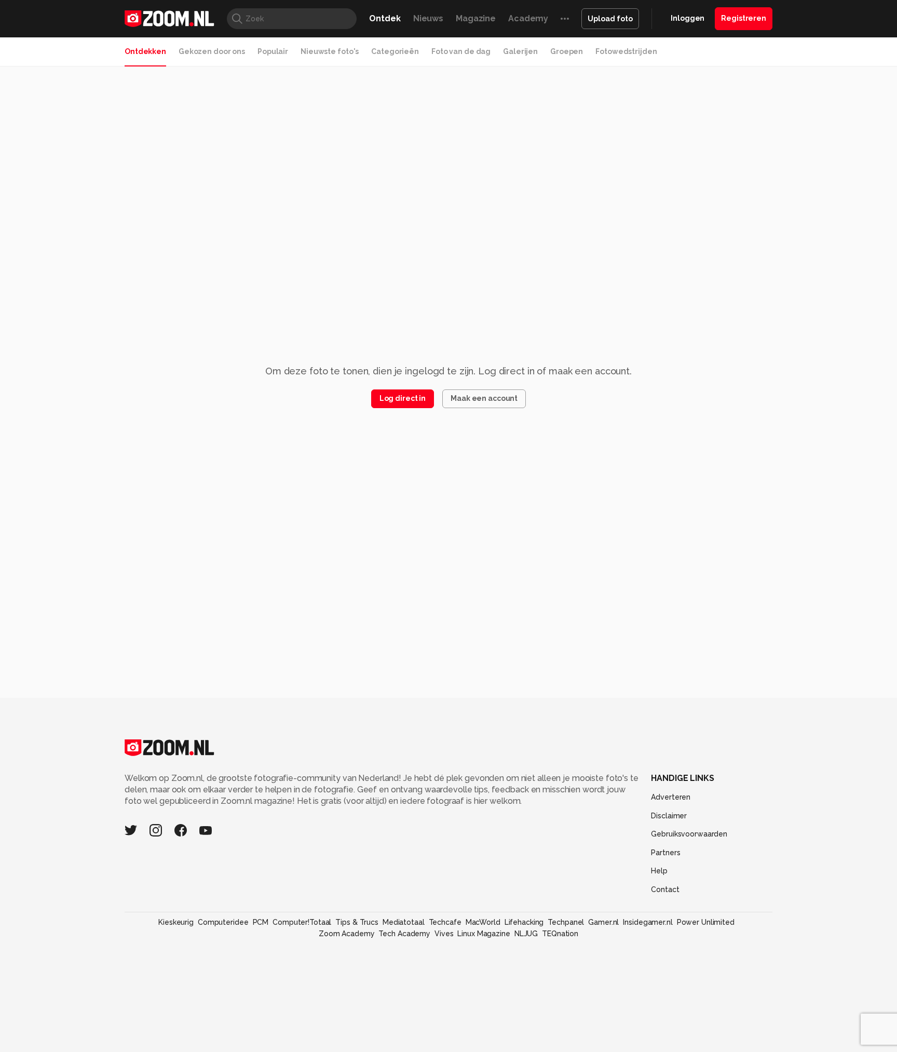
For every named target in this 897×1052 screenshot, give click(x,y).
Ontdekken (145, 51)
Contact (665, 889)
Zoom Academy (347, 933)
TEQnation (560, 933)
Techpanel (566, 922)
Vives (443, 933)
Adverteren (670, 797)
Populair (272, 51)
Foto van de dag (461, 51)
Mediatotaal (404, 922)
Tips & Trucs (356, 922)
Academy (528, 18)
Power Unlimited (706, 922)
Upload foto (610, 19)
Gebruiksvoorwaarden (689, 834)
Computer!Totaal (302, 922)
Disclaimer (669, 816)
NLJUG (526, 933)
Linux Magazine (483, 933)
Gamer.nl (603, 922)
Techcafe (445, 922)
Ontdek (384, 18)
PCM (261, 922)
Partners (665, 852)
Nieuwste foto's (330, 51)
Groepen (566, 51)
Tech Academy (404, 933)
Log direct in (402, 398)
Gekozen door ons (212, 51)
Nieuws (428, 18)
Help (659, 871)
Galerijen (520, 51)
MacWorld (483, 922)
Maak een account (484, 398)
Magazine (476, 18)
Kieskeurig (176, 922)
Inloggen (687, 18)
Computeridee (223, 922)
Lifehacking (524, 922)
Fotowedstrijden (626, 51)
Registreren (743, 18)
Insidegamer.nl (647, 922)
